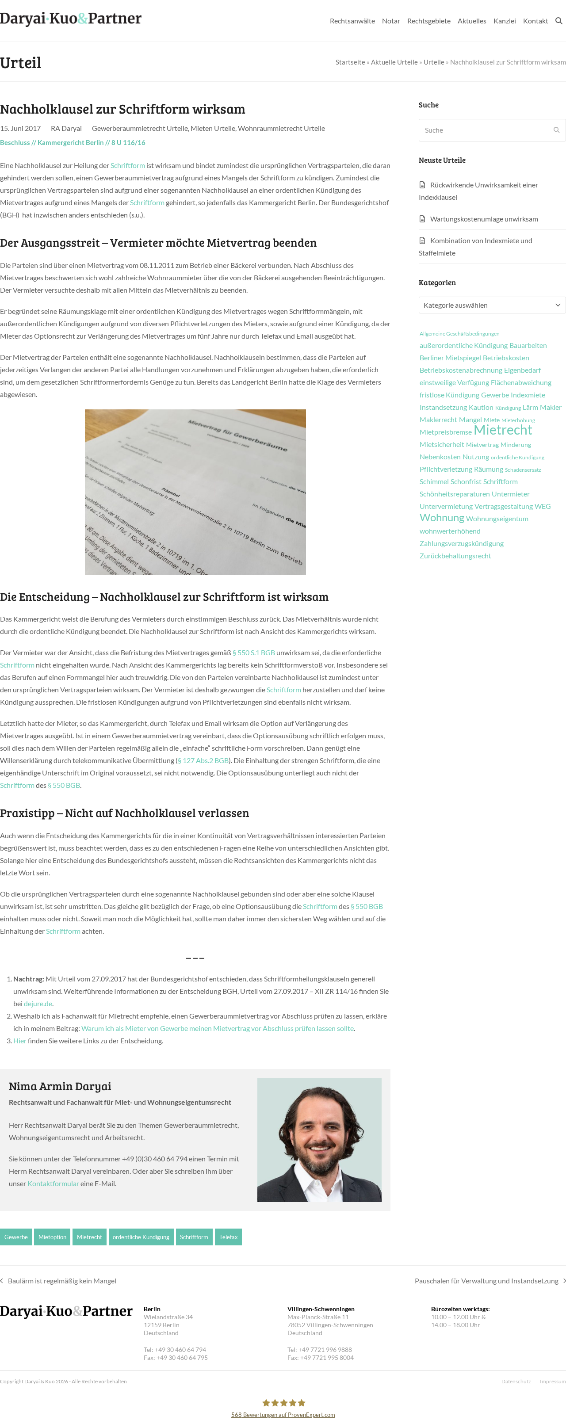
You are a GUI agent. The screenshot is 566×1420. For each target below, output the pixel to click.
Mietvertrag (482, 444)
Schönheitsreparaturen (455, 493)
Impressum (553, 1381)
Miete (492, 420)
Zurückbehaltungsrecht (455, 555)
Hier (20, 1040)
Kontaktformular (53, 1183)
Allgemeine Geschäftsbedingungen (460, 333)
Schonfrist (466, 481)
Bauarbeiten (528, 345)
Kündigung (508, 408)
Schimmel (434, 481)
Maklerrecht (438, 419)
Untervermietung (446, 506)
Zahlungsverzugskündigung (462, 543)
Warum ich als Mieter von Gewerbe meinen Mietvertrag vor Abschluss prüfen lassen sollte (217, 1028)
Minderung (516, 444)
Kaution (481, 407)
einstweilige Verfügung (454, 382)
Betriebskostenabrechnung (461, 370)
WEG (543, 506)
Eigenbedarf (522, 370)
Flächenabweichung (521, 382)
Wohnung (442, 517)
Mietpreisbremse (446, 432)
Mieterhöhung (518, 420)
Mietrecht (89, 1237)
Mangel (470, 419)
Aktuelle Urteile (394, 62)
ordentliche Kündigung (141, 1237)
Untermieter (511, 493)
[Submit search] (557, 130)
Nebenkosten (440, 456)
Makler (551, 407)
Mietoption (52, 1237)
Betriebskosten (506, 357)
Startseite (350, 62)
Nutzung (476, 456)
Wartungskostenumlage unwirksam (484, 218)
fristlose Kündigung (449, 394)
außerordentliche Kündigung (464, 345)
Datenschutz (516, 1381)
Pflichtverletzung (446, 469)
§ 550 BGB (64, 785)
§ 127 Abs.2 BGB (203, 760)
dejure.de (38, 1003)
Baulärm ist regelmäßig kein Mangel (58, 1281)
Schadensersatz (523, 470)
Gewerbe (16, 1237)
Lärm (530, 407)
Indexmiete (528, 394)
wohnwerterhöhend (450, 531)
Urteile (434, 62)
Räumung (488, 469)
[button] (559, 21)
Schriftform (128, 165)
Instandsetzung (443, 407)
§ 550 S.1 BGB (254, 652)
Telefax (228, 1237)
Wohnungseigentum (497, 518)
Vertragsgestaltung (503, 506)
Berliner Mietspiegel (450, 357)
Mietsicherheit (442, 444)
